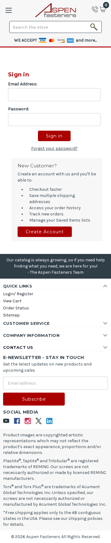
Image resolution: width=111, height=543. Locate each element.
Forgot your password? (54, 148)
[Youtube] (6, 421)
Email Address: (22, 84)
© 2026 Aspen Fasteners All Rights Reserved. (55, 536)
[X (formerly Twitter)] (38, 421)
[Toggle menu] (8, 10)
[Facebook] (17, 421)
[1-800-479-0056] (97, 9)
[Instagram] (28, 421)
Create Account (45, 232)
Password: (18, 109)
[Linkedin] (49, 421)
